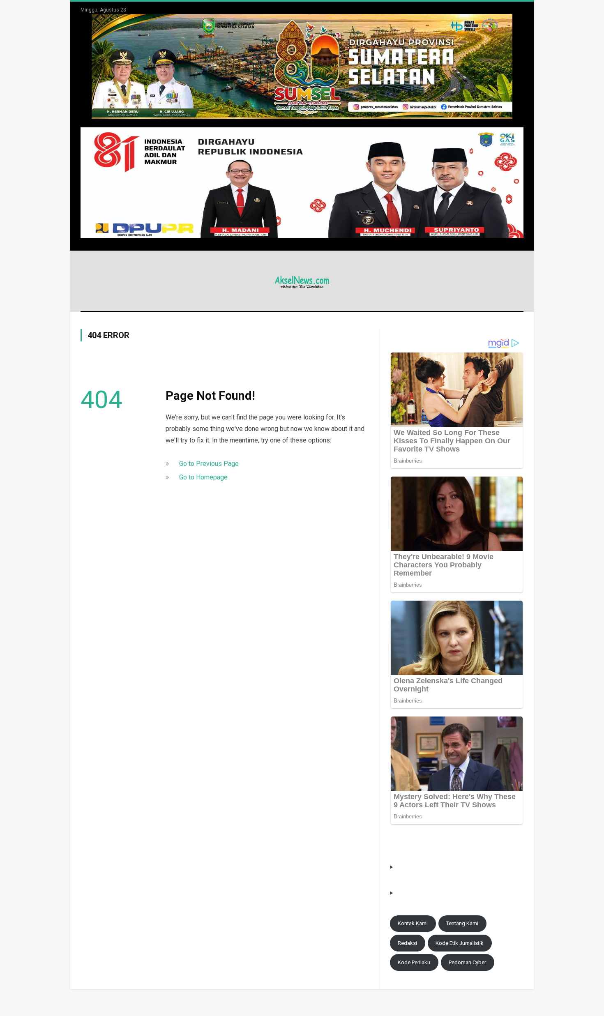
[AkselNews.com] (302, 281)
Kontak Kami (413, 923)
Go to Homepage (203, 477)
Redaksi (407, 943)
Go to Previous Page (209, 464)
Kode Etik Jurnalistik (460, 943)
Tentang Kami (462, 923)
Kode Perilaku (414, 962)
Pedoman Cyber (467, 962)
